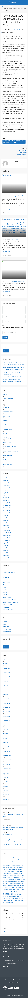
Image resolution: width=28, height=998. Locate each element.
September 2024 (7, 513)
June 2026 (5, 478)
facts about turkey (16, 867)
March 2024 (6, 525)
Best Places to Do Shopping (15, 859)
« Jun (4, 931)
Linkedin (11, 982)
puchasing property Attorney (15, 879)
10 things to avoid (14, 857)
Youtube (18, 982)
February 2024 (6, 528)
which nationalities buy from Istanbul (12, 900)
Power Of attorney (13, 875)
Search (6, 351)
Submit (5, 337)
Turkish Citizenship (12, 196)
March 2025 (6, 498)
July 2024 (5, 515)
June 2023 (5, 548)
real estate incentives (10, 881)
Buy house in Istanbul (18, 863)
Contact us (5, 966)
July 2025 (5, 493)
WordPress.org (7, 631)
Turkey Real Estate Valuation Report (12, 845)
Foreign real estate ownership (16, 869)
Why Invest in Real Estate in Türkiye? (12, 376)
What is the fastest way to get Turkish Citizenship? (12, 822)
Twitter (14, 980)
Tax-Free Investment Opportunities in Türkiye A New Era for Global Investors (12, 380)
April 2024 (5, 523)
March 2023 (6, 555)
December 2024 (7, 505)
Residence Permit (7, 429)
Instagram (21, 980)
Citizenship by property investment (9, 865)
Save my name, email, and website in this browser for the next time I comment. (12, 328)
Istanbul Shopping (6, 875)
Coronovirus (6, 407)
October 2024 (6, 510)
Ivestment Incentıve (8, 411)
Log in (4, 624)
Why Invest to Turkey (8, 464)
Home (3, 6)
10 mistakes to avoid (6, 857)
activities (5, 394)
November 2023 (7, 535)
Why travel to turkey (9, 902)
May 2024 (5, 520)
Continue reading (6, 209)
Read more (5, 951)
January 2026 (6, 485)
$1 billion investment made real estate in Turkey (13, 815)
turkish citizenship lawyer (9, 446)
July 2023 (5, 545)
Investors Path (5, 873)
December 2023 (7, 533)
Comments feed (7, 629)
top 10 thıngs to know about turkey (17, 885)
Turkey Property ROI (8, 889)
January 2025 (6, 503)
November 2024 (7, 508)
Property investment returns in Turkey (14, 877)
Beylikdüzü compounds (15, 861)
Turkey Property (10, 6)
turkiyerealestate (12, 896)
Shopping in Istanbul (13, 883)
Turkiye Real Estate (7, 455)
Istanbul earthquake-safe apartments (15, 873)
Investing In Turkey (18, 871)
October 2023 (6, 538)
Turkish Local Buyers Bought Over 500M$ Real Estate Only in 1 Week (13, 141)
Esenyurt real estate (9, 867)
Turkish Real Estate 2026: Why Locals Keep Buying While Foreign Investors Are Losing (13, 363)
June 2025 (5, 495)
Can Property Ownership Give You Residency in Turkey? (11, 373)
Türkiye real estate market (12, 898)
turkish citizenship (10, 892)
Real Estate (5, 424)
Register (5, 621)
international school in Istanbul (8, 871)
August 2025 (6, 490)
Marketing (5, 420)
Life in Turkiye (13, 195)
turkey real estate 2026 (17, 889)
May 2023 (5, 550)
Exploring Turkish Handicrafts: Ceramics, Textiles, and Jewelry (13, 828)
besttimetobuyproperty (7, 861)
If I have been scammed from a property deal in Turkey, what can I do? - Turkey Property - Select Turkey (13, 839)
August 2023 (6, 543)
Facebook (7, 980)
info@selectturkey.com (10, 963)
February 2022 (6, 558)
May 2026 (5, 480)
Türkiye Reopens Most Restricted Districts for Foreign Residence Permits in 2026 (13, 368)
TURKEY (5, 433)
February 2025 (6, 500)
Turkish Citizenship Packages (10, 451)
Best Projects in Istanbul (9, 398)
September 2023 (7, 540)
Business (5, 403)
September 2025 (7, 488)
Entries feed (6, 626)
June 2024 (5, 518)
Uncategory (6, 459)
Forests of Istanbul (7, 834)
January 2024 (6, 530)
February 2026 (6, 483)
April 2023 (5, 553)
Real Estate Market (18, 881)
